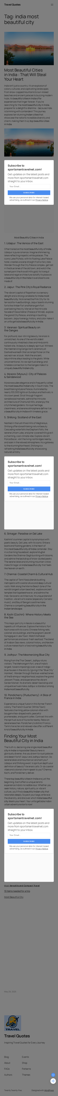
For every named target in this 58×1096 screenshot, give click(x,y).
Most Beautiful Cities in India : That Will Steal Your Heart (25, 74)
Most (22, 885)
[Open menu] (52, 4)
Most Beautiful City (13, 897)
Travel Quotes (12, 4)
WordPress (49, 1090)
